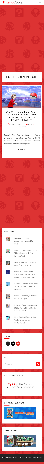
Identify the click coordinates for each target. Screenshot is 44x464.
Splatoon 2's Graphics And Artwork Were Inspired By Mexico (23, 241)
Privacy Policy (12, 457)
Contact (22, 457)
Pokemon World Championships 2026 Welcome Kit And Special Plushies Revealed (26, 308)
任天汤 (28, 457)
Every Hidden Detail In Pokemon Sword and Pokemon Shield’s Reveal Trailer (22, 115)
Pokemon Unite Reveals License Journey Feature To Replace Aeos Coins (26, 286)
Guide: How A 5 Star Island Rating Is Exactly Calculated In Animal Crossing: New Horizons (25, 274)
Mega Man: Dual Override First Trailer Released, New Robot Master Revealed (25, 320)
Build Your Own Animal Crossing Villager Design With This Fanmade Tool (25, 253)
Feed (4, 457)
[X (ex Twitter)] (8, 343)
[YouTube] (18, 343)
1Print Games (37, 457)
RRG (30, 124)
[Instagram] (13, 343)
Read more (22, 149)
